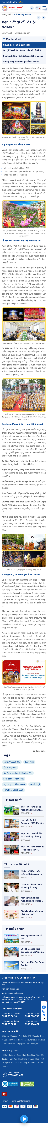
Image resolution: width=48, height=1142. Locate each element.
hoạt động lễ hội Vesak (13, 779)
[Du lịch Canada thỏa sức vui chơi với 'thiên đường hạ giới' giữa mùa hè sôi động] (11, 952)
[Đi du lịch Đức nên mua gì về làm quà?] (11, 914)
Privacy (5, 1101)
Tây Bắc (5, 1059)
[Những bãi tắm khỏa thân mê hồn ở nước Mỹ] (11, 874)
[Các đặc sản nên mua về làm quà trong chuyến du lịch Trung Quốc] (11, 887)
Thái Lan (11, 1044)
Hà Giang (15, 1063)
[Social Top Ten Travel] (44, 18)
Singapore (21, 1044)
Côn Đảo (13, 1059)
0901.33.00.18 (9, 1016)
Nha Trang (22, 1059)
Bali (28, 1044)
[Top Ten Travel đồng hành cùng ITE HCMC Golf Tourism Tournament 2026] (11, 810)
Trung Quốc (32, 1040)
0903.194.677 (32, 1024)
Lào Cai (5, 1067)
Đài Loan (41, 1040)
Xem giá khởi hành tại (9, 2)
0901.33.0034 (9, 1024)
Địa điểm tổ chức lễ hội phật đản (17, 773)
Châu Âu (5, 1036)
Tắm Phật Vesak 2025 (13, 790)
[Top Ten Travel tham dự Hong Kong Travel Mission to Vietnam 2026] (11, 850)
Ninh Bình (31, 1055)
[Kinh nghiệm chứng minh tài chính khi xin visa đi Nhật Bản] (11, 901)
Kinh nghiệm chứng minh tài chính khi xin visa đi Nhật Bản (31, 901)
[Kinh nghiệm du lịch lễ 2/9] (11, 938)
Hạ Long (12, 1055)
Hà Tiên (40, 1063)
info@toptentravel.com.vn (12, 993)
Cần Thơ (31, 1063)
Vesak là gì (35, 784)
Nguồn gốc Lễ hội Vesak (14, 784)
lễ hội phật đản (10, 767)
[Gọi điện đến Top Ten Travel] (4, 1094)
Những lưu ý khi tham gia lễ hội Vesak (21, 61)
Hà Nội (4, 1055)
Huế (24, 1055)
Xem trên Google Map (10, 989)
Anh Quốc (23, 1036)
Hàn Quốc (13, 1040)
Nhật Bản (22, 1040)
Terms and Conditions (20, 1101)
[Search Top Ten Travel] (32, 8)
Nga (42, 1036)
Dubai (4, 1044)
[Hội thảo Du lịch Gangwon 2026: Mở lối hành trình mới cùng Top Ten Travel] (11, 823)
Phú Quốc (6, 1063)
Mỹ (29, 1036)
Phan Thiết (39, 1059)
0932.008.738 (32, 1016)
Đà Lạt (31, 1059)
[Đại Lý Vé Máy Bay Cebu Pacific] (11, 965)
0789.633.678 (15, 1075)
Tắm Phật (29, 762)
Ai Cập (4, 1040)
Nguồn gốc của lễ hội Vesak (16, 45)
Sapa (19, 1055)
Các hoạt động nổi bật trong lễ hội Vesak (23, 56)
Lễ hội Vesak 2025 (11, 762)
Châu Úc (13, 1036)
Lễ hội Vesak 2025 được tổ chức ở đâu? (22, 50)
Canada (35, 1036)
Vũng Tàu (40, 1055)
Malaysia (34, 1044)
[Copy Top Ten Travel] (39, 18)
